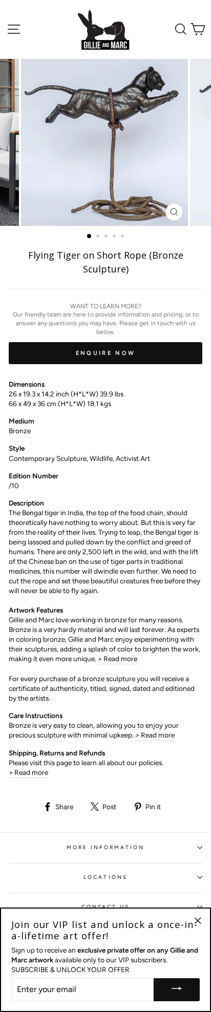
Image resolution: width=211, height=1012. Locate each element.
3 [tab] (107, 237)
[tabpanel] (105, 142)
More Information (106, 847)
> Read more (118, 659)
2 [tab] (98, 237)
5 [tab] (123, 237)
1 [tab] (89, 236)
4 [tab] (115, 237)
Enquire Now (105, 353)
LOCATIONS (105, 877)
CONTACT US (105, 906)
